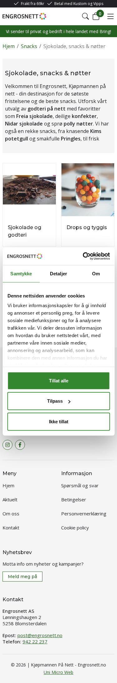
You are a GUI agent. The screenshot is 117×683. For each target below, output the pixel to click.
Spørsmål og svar (80, 485)
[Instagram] (7, 445)
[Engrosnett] (24, 16)
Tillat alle (58, 380)
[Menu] (110, 16)
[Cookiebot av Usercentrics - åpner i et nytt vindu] (83, 256)
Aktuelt (9, 499)
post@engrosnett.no (39, 635)
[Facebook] (20, 445)
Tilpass (55, 401)
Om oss (10, 513)
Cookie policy (75, 527)
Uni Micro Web (58, 672)
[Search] (85, 16)
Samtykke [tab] (21, 273)
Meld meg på (22, 576)
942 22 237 (34, 641)
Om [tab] (96, 273)
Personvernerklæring (83, 513)
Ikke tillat (58, 421)
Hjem (8, 46)
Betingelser (73, 499)
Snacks (29, 46)
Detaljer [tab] (58, 273)
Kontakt (10, 527)
